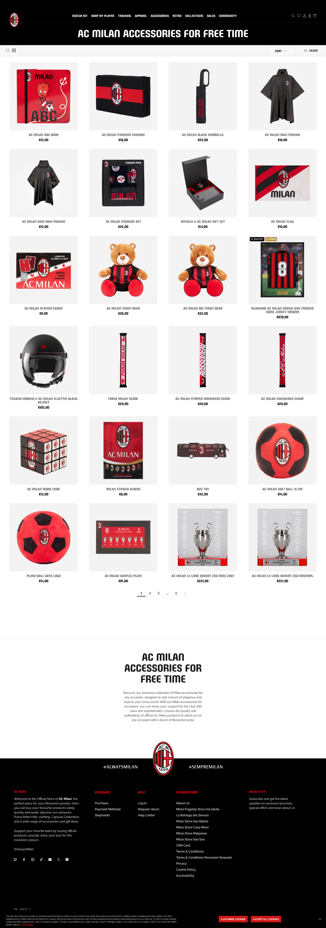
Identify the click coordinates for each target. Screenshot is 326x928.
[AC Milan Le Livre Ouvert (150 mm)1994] (282, 537)
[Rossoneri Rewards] (309, 15)
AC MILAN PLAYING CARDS (44, 308)
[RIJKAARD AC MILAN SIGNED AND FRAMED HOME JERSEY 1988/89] (282, 270)
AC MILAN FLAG (282, 221)
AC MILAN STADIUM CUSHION (123, 134)
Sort (278, 50)
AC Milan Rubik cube (43, 489)
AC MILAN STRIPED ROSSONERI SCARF (202, 398)
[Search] (293, 15)
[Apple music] (66, 859)
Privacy (181, 863)
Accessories (159, 16)
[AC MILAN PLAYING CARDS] (43, 270)
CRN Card (183, 845)
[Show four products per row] (14, 50)
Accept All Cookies (266, 919)
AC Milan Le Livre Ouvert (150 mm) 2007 (202, 575)
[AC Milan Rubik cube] (43, 450)
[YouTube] (50, 859)
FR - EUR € (21, 909)
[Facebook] (23, 859)
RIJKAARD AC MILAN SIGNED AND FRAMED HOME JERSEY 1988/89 (282, 309)
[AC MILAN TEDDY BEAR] (123, 270)
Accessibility (185, 875)
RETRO (176, 16)
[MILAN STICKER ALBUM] (123, 450)
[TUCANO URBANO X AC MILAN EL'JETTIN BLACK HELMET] (43, 360)
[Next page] (184, 593)
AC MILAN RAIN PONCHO (282, 134)
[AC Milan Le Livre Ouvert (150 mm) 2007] (203, 537)
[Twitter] (58, 859)
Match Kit (79, 16)
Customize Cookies (233, 919)
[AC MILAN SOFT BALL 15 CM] (282, 450)
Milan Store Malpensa (191, 833)
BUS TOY (203, 489)
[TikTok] (41, 859)
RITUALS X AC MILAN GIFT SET (203, 221)
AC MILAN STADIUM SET (123, 221)
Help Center (146, 815)
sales (210, 16)
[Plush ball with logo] (43, 537)
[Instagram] (32, 859)
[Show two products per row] (7, 50)
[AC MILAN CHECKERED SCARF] (282, 360)
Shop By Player (102, 16)
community (227, 16)
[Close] (320, 919)
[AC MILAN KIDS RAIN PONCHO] (43, 183)
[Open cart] (315, 15)
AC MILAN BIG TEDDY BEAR (202, 308)
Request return (148, 809)
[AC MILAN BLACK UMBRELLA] (203, 96)
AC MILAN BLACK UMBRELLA (203, 134)
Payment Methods (108, 809)
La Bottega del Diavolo (192, 815)
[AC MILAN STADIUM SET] (123, 183)
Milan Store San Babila (192, 821)
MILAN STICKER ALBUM (123, 489)
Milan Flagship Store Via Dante (197, 809)
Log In (142, 803)
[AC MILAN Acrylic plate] (123, 537)
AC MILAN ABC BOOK (44, 134)
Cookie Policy (186, 869)
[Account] (304, 15)
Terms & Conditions (190, 851)
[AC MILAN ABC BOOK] (43, 96)
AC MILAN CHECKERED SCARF (282, 398)
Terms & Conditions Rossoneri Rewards (204, 857)
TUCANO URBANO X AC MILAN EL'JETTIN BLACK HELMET (44, 400)
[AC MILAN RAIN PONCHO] (282, 96)
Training (124, 16)
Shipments (102, 815)
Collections (193, 16)
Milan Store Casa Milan (192, 827)
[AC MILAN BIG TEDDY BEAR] (203, 270)
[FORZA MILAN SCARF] (123, 360)
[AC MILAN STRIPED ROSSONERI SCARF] (203, 360)
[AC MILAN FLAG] (282, 183)
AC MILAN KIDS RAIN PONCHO (43, 221)
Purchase (101, 803)
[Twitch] (15, 859)
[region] (163, 919)
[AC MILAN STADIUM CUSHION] (123, 96)
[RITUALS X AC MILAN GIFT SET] (203, 183)
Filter (313, 50)
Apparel (140, 16)
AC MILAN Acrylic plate (123, 575)
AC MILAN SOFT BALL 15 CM (282, 489)
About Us (183, 803)
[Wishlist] (299, 15)
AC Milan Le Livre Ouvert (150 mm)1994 (282, 575)
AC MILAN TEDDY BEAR (123, 308)
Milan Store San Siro (190, 839)
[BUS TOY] (203, 450)
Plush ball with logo (44, 575)
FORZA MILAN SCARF (123, 398)
